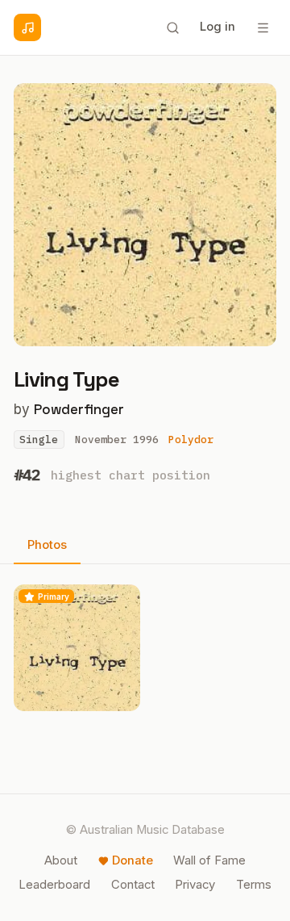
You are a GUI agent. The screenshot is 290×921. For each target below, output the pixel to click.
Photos (47, 545)
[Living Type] (77, 647)
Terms (253, 884)
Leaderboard (54, 884)
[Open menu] (262, 27)
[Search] (172, 27)
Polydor (190, 439)
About (60, 860)
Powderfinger (79, 409)
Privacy (195, 884)
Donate (132, 860)
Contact (133, 884)
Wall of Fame (209, 860)
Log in (217, 26)
